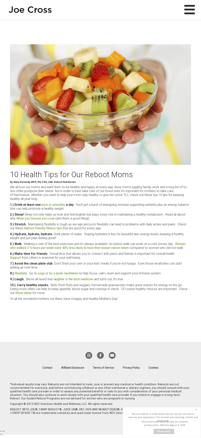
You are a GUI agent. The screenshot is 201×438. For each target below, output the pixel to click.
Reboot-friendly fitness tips (43, 228)
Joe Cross (30, 10)
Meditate (21, 273)
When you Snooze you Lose (35, 218)
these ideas (23, 293)
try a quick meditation (63, 273)
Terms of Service (103, 367)
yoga (41, 273)
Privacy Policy (131, 367)
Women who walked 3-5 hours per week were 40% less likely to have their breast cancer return (97, 246)
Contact (47, 367)
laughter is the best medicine (73, 279)
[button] (163, 417)
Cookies (153, 367)
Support (15, 257)
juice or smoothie (53, 205)
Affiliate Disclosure (72, 367)
